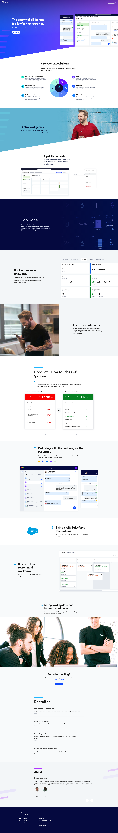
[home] (7, 2)
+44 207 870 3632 (23, 820)
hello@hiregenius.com (24, 822)
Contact (71, 2)
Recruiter (54, 2)
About (60, 2)
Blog (65, 2)
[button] (87, 800)
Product (47, 2)
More (35, 713)
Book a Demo (111, 2)
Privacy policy (42, 825)
